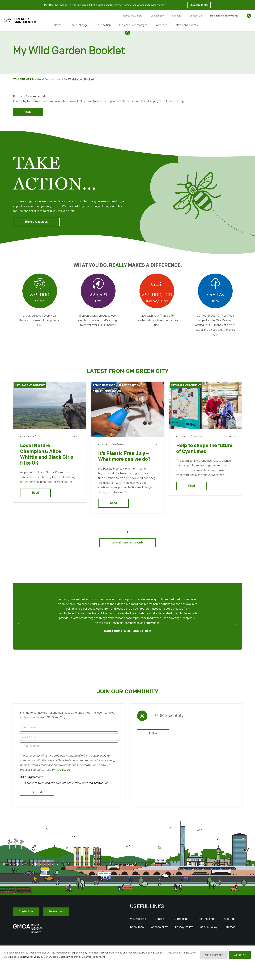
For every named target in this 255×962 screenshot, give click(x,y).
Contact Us (195, 15)
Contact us (26, 911)
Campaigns (181, 919)
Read (28, 112)
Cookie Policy (208, 927)
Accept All (240, 954)
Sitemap (229, 927)
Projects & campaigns (133, 25)
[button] (127, 32)
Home (58, 25)
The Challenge (206, 919)
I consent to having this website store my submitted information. (67, 783)
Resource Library (132, 15)
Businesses (157, 15)
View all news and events (128, 542)
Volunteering (138, 919)
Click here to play (199, 4)
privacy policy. (61, 769)
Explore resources (36, 222)
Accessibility (159, 927)
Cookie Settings (214, 954)
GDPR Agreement (32, 777)
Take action (103, 25)
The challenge (79, 25)
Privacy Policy (184, 927)
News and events (187, 25)
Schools (176, 15)
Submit (37, 792)
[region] (127, 954)
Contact (160, 919)
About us (162, 25)
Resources (137, 927)
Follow (153, 733)
